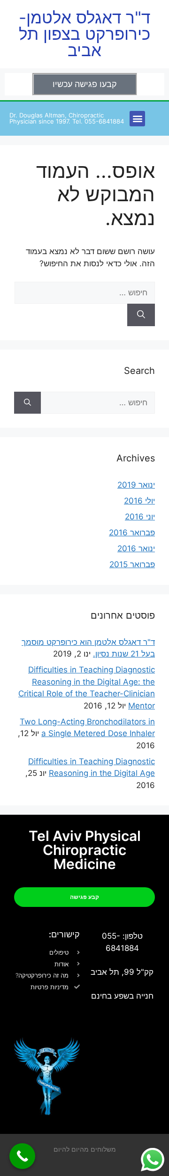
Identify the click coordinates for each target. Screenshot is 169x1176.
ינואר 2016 (136, 548)
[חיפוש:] (85, 292)
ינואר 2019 (136, 484)
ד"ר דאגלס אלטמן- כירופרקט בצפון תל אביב (84, 33)
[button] (137, 118)
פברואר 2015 (132, 564)
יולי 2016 (139, 500)
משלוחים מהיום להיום (85, 1149)
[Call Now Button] (22, 1156)
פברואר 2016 (132, 532)
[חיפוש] (141, 315)
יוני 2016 (140, 516)
